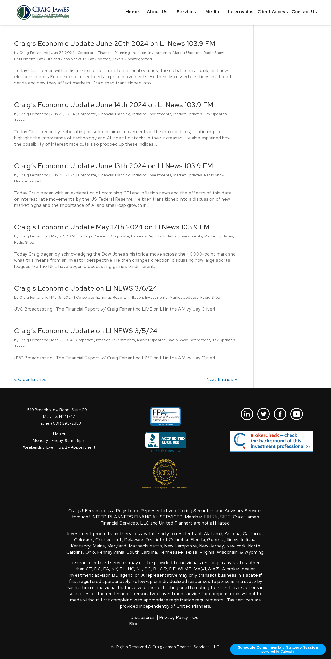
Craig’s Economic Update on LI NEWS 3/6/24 (85, 288)
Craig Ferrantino (33, 52)
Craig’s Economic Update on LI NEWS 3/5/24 (86, 331)
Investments (159, 52)
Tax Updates (99, 59)
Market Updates (187, 52)
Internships (241, 11)
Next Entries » (221, 379)
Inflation (139, 52)
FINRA (211, 517)
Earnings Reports (146, 236)
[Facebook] (280, 414)
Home (132, 11)
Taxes (117, 59)
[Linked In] (247, 414)
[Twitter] (263, 414)
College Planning (94, 236)
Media (212, 11)
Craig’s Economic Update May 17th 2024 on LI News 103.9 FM (112, 227)
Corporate (87, 52)
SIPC (225, 517)
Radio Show (213, 52)
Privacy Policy (173, 617)
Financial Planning (114, 52)
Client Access (273, 11)
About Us (157, 11)
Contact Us (304, 11)
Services (186, 11)
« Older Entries (30, 379)
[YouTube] (296, 414)
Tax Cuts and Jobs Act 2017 (61, 59)
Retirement (24, 59)
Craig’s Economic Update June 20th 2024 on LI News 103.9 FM (114, 43)
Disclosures (142, 617)
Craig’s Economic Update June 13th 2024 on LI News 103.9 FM (113, 166)
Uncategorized (138, 59)
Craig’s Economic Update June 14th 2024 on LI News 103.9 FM (113, 104)
